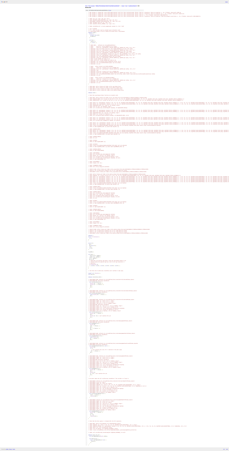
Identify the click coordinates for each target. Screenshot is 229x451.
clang (123, 6)
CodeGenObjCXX (132, 6)
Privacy (10, 449)
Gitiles (7, 449)
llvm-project (91, 6)
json (227, 449)
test (126, 6)
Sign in (226, 1)
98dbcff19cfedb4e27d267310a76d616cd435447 (107, 6)
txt (224, 449)
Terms (14, 449)
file (110, 10)
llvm (86, 6)
